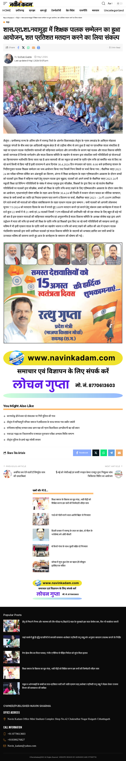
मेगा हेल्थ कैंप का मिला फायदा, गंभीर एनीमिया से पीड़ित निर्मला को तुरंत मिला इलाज (55, 653)
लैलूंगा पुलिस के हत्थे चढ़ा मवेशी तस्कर (24, 439)
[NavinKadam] (21, 3)
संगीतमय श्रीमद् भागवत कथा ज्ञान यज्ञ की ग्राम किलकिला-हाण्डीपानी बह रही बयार (43, 428)
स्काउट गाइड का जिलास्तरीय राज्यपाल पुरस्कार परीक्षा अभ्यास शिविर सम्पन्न (40, 434)
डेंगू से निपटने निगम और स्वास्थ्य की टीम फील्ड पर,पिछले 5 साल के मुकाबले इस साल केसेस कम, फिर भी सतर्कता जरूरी (70, 621)
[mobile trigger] (6, 3)
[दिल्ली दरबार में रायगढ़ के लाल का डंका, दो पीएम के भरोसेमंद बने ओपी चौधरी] (41, 535)
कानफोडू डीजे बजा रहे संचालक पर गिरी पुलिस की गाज (31, 416)
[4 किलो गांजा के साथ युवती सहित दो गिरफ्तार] (41, 550)
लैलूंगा (7, 22)
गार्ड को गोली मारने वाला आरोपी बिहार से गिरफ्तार (71, 515)
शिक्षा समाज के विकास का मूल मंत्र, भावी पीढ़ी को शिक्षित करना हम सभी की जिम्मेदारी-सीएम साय (71, 501)
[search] (103, 3)
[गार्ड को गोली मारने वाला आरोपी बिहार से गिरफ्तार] (41, 519)
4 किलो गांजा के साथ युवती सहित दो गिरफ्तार (70, 546)
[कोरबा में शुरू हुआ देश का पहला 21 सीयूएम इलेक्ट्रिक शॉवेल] (41, 566)
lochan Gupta (25, 57)
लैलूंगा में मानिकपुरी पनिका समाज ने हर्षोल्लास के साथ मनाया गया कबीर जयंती (41, 422)
